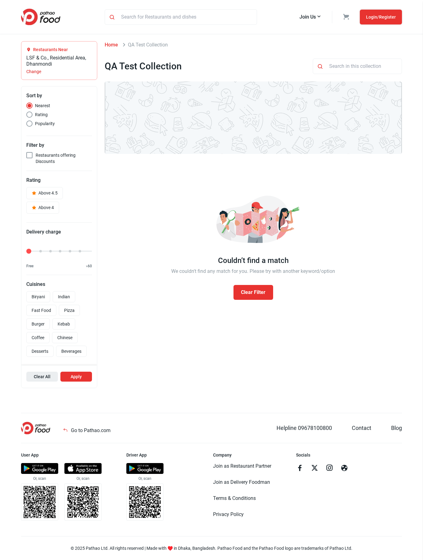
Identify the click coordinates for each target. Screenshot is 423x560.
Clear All (42, 376)
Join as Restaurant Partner (242, 466)
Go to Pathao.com (90, 430)
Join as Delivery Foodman (241, 482)
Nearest (42, 105)
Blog (396, 428)
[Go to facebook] (299, 468)
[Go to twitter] (314, 468)
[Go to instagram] (329, 468)
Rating (41, 114)
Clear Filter (253, 292)
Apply (76, 376)
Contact (361, 428)
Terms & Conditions (234, 498)
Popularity (45, 123)
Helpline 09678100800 (304, 428)
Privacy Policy (228, 514)
